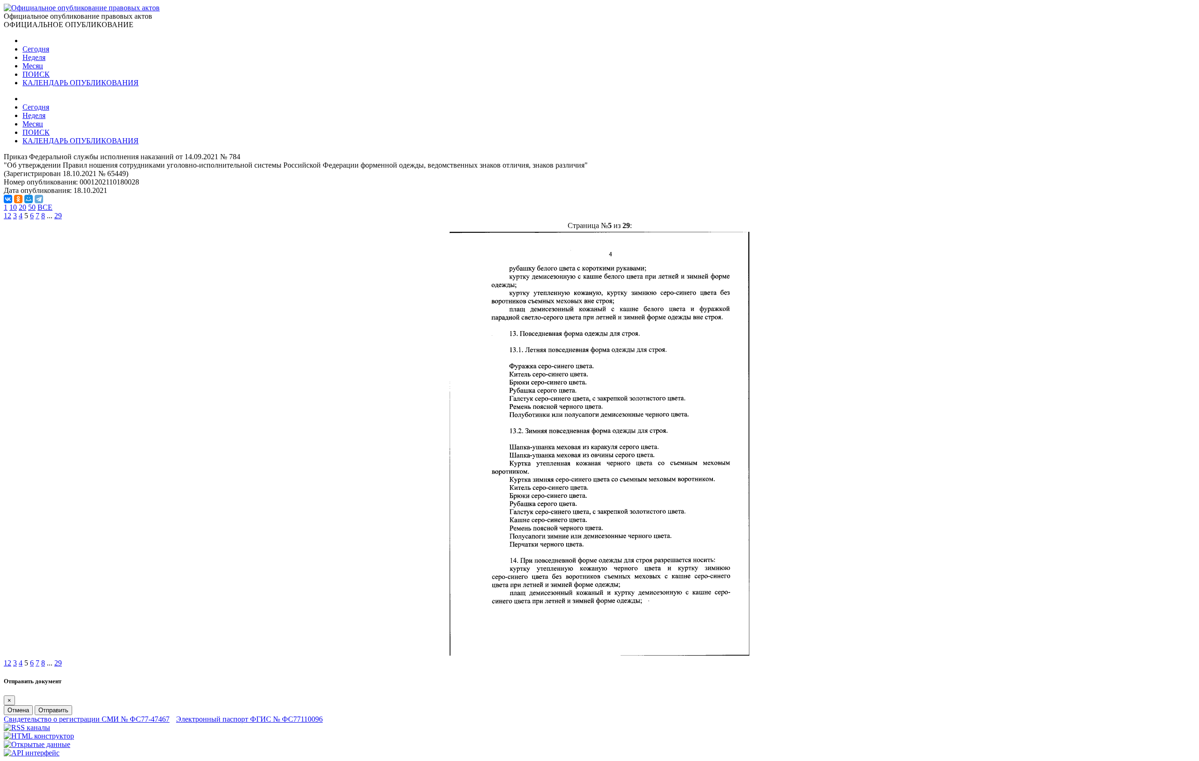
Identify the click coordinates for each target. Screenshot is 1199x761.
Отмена (18, 710)
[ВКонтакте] (8, 199)
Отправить (53, 710)
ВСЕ (44, 207)
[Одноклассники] (18, 199)
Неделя (33, 57)
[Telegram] (39, 199)
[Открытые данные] (37, 744)
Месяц (32, 66)
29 (58, 216)
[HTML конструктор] (39, 736)
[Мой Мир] (28, 199)
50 (32, 207)
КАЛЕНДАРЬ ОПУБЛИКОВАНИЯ (80, 83)
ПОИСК (36, 74)
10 (13, 207)
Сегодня (35, 49)
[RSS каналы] (27, 727)
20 (22, 207)
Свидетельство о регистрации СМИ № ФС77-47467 (87, 719)
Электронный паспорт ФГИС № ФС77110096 (249, 719)
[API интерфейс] (31, 753)
